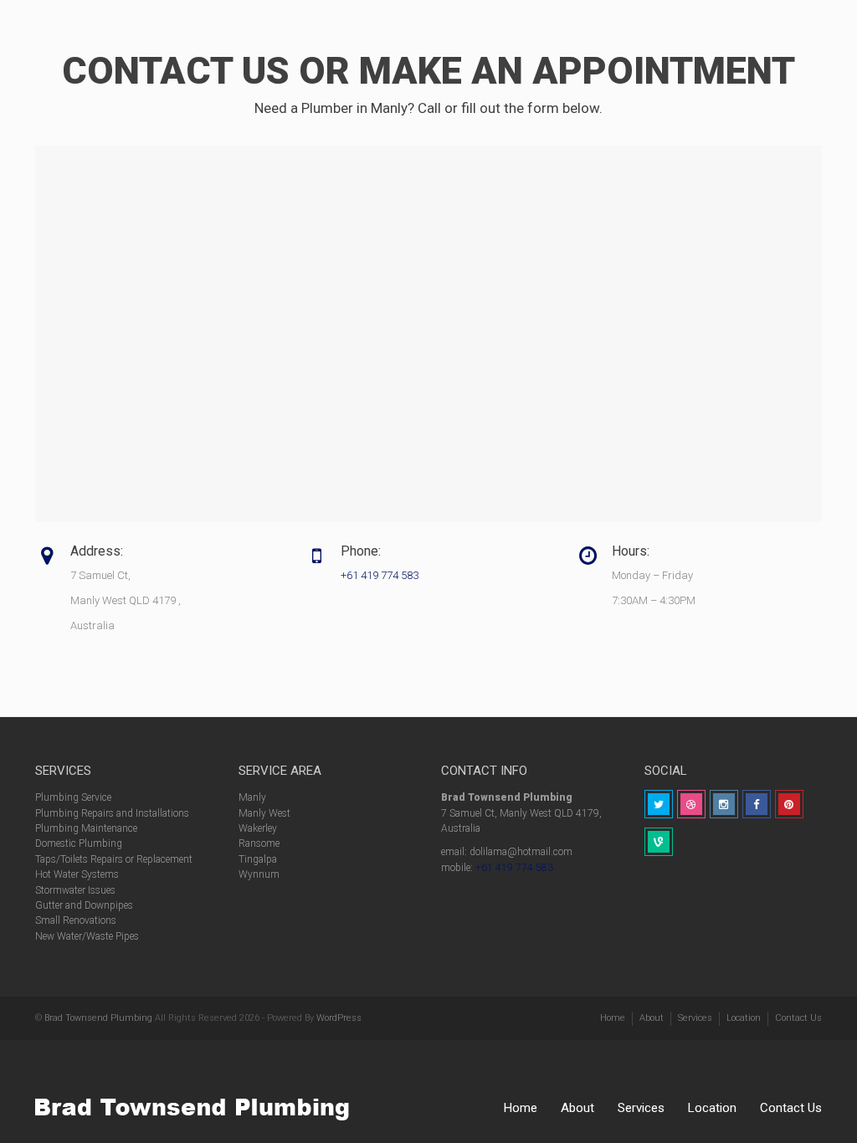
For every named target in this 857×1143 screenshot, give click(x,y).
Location (712, 1107)
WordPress (339, 1017)
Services (641, 1107)
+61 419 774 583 (379, 575)
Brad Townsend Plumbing (98, 1017)
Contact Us (791, 1107)
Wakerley (258, 828)
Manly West (264, 813)
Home (520, 1107)
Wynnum (259, 874)
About (577, 1107)
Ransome (259, 843)
